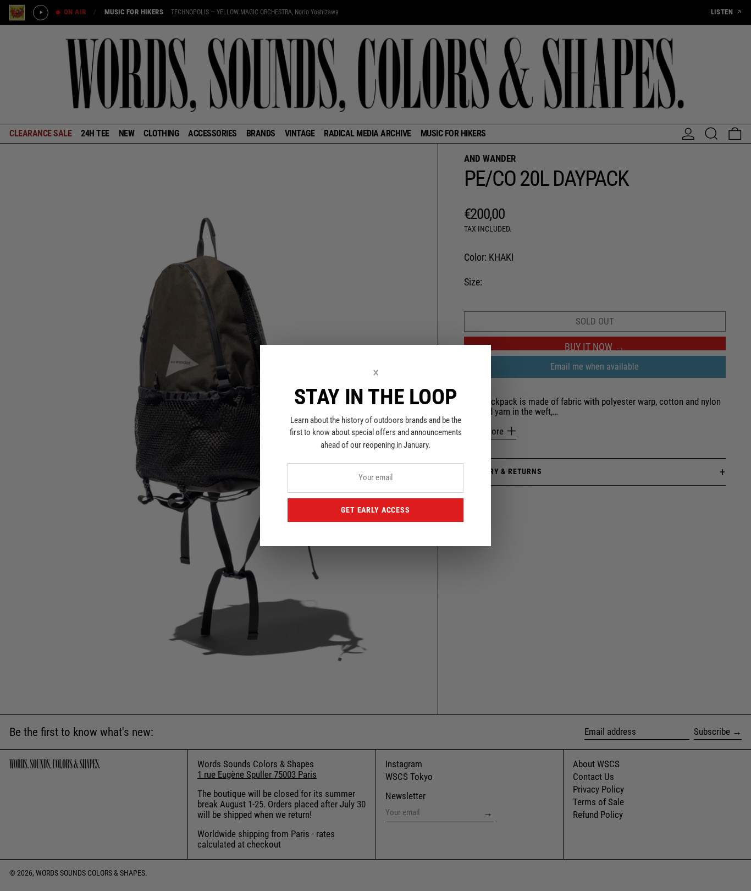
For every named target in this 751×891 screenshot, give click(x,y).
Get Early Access (375, 509)
